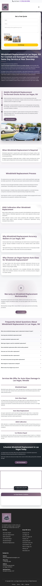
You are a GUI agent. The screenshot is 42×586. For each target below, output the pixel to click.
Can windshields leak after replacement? (21, 355)
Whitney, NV (25, 548)
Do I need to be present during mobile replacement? (21, 359)
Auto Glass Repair (21, 398)
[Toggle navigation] (39, 7)
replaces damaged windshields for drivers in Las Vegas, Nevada (15, 65)
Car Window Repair (21, 433)
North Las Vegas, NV (27, 536)
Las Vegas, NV (26, 534)
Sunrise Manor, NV (27, 544)
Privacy (13, 584)
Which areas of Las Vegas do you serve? (21, 367)
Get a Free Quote (21, 312)
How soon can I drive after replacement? (21, 351)
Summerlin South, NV (27, 542)
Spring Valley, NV (26, 540)
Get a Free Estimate (10, 119)
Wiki (23, 584)
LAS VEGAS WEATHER (21, 501)
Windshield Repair (21, 387)
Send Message (21, 45)
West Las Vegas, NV (27, 546)
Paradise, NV (25, 538)
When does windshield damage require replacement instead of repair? (21, 331)
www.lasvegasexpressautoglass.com (11, 557)
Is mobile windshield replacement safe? (21, 339)
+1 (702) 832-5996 (7, 561)
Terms (18, 584)
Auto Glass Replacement (21, 411)
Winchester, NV (26, 550)
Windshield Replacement (8, 542)
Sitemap (27, 584)
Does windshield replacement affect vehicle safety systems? (21, 347)
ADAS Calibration (21, 422)
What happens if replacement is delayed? (21, 363)
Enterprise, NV (26, 532)
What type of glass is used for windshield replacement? (21, 343)
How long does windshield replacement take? (21, 335)
